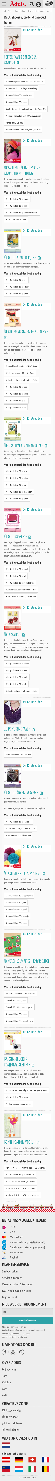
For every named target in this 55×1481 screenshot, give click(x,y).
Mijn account (9, 1297)
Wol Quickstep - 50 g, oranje (17, 198)
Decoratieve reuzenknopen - (24, 445)
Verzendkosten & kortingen (17, 1284)
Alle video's (12, 1417)
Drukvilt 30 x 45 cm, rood (16, 1000)
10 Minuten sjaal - (17, 728)
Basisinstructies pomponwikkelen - (17, 1061)
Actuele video (13, 1410)
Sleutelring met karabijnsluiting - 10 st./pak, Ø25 (26, 109)
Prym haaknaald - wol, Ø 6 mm (18, 754)
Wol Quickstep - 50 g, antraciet (18, 821)
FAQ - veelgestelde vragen (17, 1290)
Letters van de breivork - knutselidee (21, 59)
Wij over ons (9, 1369)
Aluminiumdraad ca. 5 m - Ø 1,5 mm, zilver (23, 115)
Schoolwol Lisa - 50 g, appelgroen (19, 895)
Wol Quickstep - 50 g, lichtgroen (19, 491)
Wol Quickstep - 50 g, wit (16, 407)
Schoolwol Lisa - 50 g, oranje (17, 916)
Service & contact (12, 1277)
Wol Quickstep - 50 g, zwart (17, 569)
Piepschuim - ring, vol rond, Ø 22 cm (20, 828)
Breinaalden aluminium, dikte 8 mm (21, 596)
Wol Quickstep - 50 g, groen (17, 293)
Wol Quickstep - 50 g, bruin (17, 677)
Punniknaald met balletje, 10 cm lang (21, 88)
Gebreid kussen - (16, 536)
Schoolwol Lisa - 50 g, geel (16, 909)
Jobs (4, 1376)
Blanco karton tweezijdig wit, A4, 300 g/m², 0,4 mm (26, 1090)
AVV (4, 1388)
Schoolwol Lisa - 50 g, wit (16, 902)
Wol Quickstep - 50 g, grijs (16, 684)
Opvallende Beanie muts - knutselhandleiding (22, 170)
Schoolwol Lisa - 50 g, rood (16, 102)
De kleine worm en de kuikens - (26, 331)
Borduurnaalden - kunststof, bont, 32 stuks (23, 129)
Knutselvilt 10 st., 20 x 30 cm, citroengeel (22, 1195)
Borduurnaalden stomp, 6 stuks (18, 1104)
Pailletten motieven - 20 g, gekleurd (20, 993)
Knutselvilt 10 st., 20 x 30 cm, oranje (20, 1188)
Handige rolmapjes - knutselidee (26, 961)
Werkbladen (12, 1429)
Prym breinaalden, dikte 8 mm (18, 835)
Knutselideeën (14, 1423)
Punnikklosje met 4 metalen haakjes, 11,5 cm (24, 81)
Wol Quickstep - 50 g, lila (16, 484)
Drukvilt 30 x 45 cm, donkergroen (19, 1007)
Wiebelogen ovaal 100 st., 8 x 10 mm (20, 1181)
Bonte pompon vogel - (20, 1142)
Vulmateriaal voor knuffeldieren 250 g (21, 380)
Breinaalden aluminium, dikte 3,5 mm (21, 366)
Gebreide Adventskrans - (21, 792)
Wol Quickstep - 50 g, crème (17, 478)
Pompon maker (12, 1167)
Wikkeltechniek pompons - (23, 873)
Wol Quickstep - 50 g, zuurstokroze (20, 582)
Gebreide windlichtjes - (20, 257)
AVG (4, 1395)
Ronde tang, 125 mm (14, 122)
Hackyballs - (13, 634)
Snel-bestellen (10, 1271)
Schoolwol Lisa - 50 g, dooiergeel (19, 95)
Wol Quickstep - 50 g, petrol (17, 471)
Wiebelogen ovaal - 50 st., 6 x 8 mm (20, 373)
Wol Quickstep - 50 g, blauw (17, 286)
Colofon (6, 1382)
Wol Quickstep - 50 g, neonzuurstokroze (22, 212)
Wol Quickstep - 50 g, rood (16, 205)
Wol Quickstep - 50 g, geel (16, 279)
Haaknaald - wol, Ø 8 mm (16, 219)
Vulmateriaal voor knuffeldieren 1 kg (21, 589)
